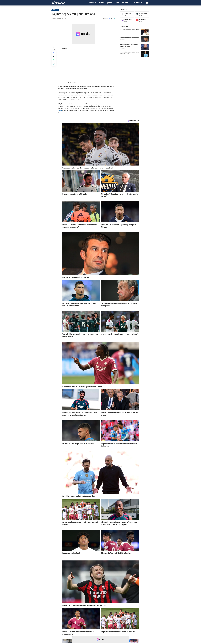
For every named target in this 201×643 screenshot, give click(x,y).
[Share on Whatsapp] (54, 60)
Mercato (55, 9)
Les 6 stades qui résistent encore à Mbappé (129, 29)
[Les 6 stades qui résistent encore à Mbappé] (145, 32)
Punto (53, 18)
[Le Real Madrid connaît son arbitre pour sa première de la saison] (145, 54)
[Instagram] (139, 3)
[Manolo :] (145, 47)
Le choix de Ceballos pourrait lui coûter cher (129, 37)
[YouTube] (137, 3)
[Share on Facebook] (109, 18)
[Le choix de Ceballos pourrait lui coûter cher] (145, 39)
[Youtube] (142, 20)
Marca (60, 110)
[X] (135, 3)
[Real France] (62, 2)
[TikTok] (141, 3)
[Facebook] (133, 3)
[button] (130, 2)
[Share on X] (112, 18)
